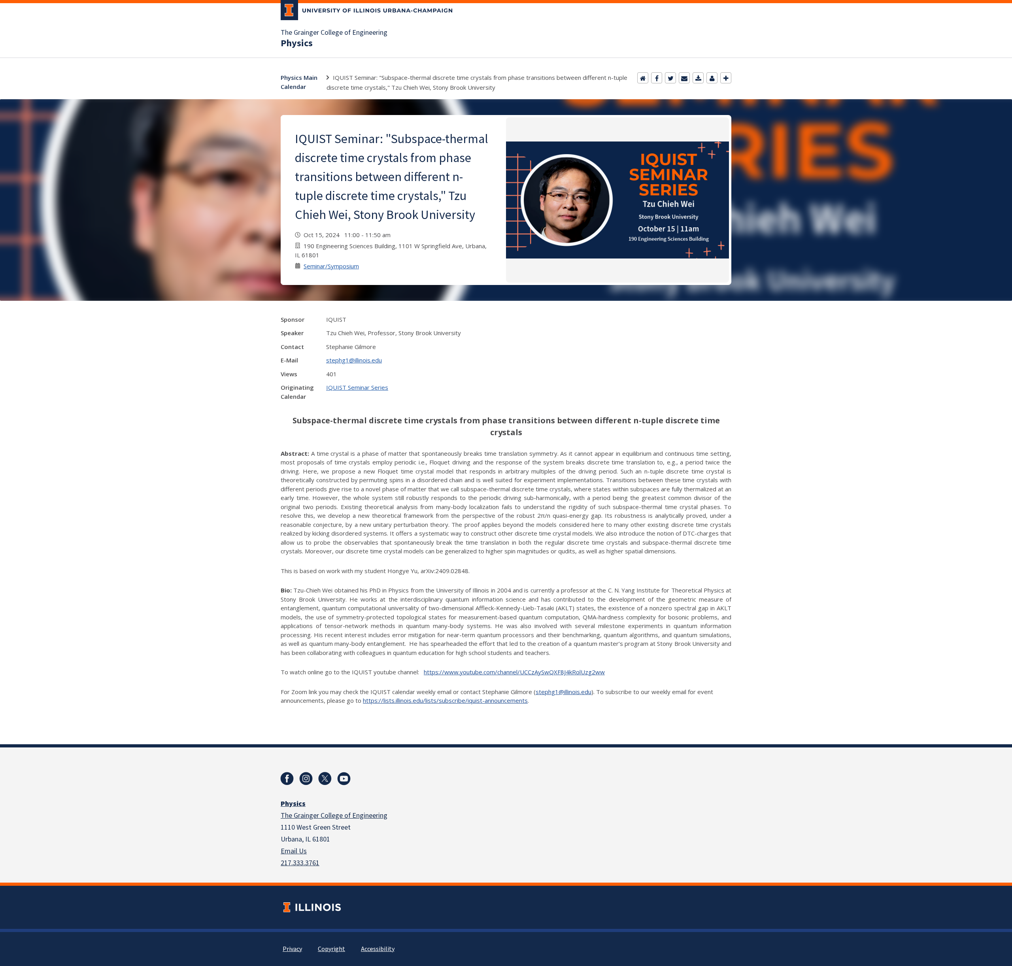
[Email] (684, 77)
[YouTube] (344, 778)
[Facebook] (656, 77)
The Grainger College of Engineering (334, 33)
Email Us (294, 851)
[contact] (711, 77)
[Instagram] (306, 778)
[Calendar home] (642, 77)
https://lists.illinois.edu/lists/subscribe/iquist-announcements (445, 700)
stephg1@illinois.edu (354, 360)
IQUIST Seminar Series (357, 387)
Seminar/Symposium (331, 266)
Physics (297, 43)
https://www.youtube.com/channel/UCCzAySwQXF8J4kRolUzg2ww (514, 672)
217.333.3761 (300, 863)
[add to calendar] (698, 77)
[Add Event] (725, 77)
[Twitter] (670, 77)
